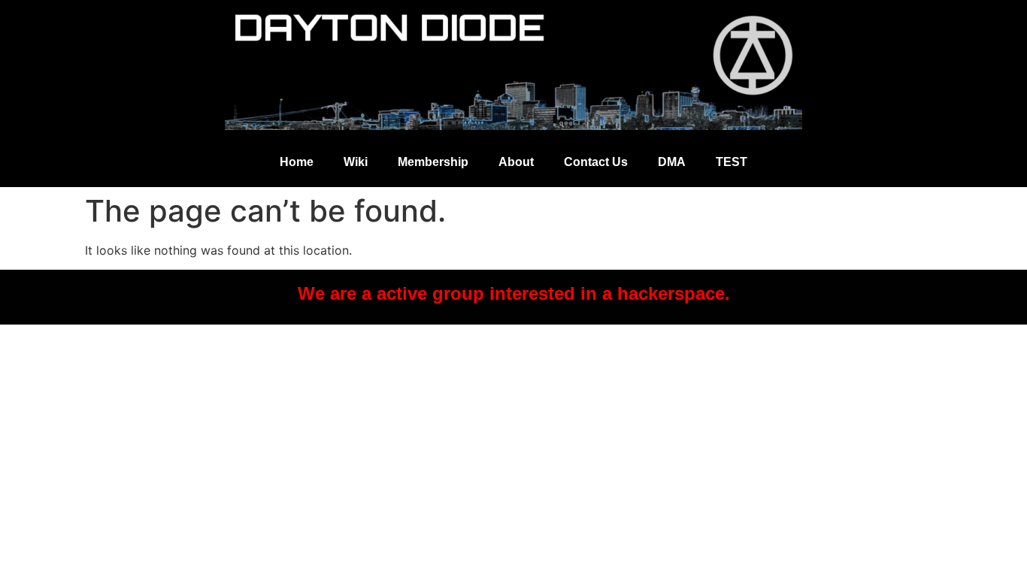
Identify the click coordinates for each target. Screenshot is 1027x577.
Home (297, 162)
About (516, 162)
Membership (433, 162)
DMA (672, 162)
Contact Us (596, 162)
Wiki (356, 162)
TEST (731, 162)
